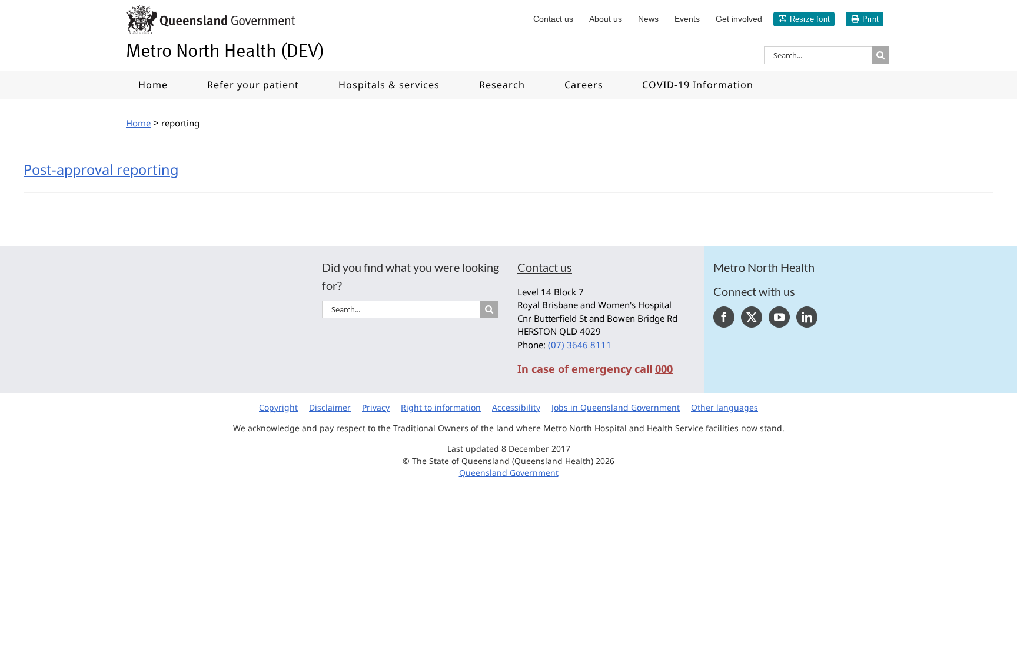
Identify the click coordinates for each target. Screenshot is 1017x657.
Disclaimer (330, 407)
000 (664, 369)
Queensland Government (509, 472)
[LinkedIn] (806, 317)
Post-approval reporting (101, 169)
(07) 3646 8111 (579, 345)
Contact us (544, 267)
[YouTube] (779, 317)
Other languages (724, 407)
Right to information (441, 407)
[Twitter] (751, 317)
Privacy (376, 407)
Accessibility (516, 407)
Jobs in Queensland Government (615, 407)
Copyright (278, 407)
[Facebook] (723, 317)
